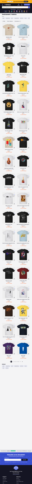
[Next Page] (22, 361)
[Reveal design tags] (14, 35)
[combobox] (15, 7)
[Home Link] (7, 4)
